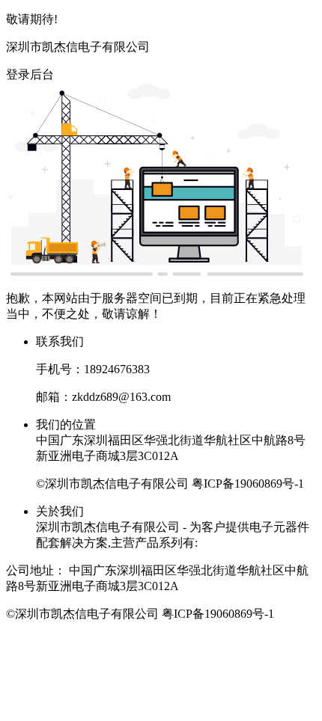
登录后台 (30, 74)
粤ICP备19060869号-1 (248, 483)
